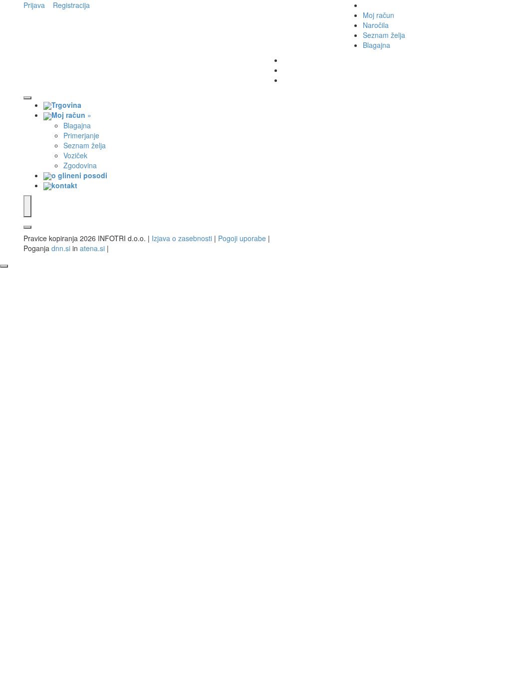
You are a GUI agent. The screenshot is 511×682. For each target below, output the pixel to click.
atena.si (92, 248)
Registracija (71, 5)
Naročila (376, 25)
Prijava (34, 5)
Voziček (75, 155)
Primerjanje (81, 135)
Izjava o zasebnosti (182, 238)
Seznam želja (384, 35)
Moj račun (378, 15)
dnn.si (60, 248)
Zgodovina (80, 165)
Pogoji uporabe (242, 238)
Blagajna (376, 45)
